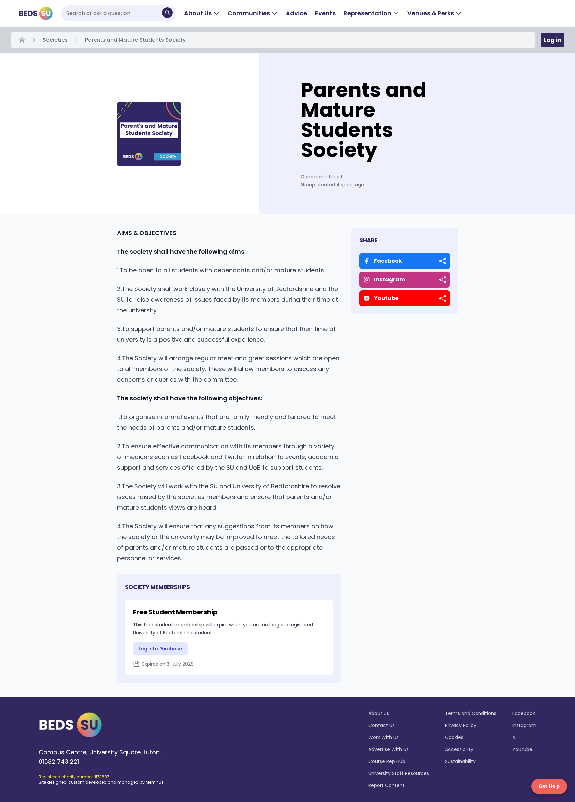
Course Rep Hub (386, 761)
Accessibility (459, 749)
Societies (55, 40)
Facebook (523, 713)
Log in (552, 40)
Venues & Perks (430, 13)
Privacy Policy (460, 725)
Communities (249, 13)
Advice (296, 13)
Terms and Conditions (470, 713)
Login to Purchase (160, 648)
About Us (198, 13)
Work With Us (383, 737)
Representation (367, 13)
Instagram (524, 725)
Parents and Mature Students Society (135, 40)
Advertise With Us (388, 749)
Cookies (454, 737)
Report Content (386, 785)
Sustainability (460, 761)
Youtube (522, 749)
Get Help (549, 786)
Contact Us (381, 725)
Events (325, 13)
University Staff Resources (398, 773)
